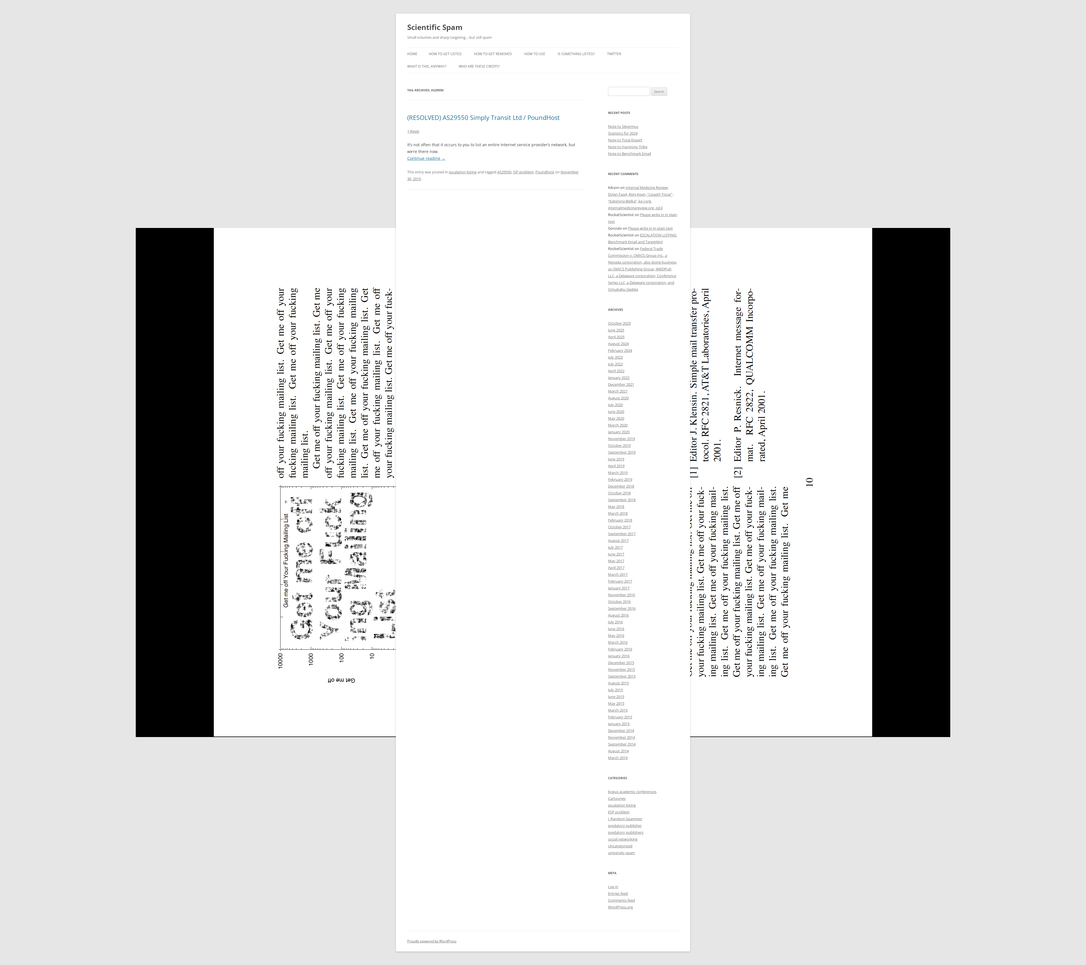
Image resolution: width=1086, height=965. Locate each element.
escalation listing (463, 172)
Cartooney (617, 798)
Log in (613, 886)
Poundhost (544, 172)
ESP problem (619, 812)
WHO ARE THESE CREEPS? (479, 66)
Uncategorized (620, 845)
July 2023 (615, 357)
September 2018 (621, 499)
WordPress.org (620, 907)
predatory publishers (625, 832)
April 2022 (616, 370)
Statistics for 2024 (622, 133)
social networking (622, 839)
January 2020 (619, 431)
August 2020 (618, 397)
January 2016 (619, 655)
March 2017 (618, 574)
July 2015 (615, 689)
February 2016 (620, 649)
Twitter (614, 53)
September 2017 (621, 533)
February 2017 (620, 581)
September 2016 (621, 608)
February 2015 (620, 717)
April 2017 (616, 567)
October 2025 (619, 323)
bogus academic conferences (632, 791)
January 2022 (619, 377)
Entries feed (618, 893)
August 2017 (618, 540)
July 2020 (615, 404)
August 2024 (618, 343)
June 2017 (616, 554)
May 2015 (616, 703)
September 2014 (621, 744)
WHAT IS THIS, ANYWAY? (426, 66)
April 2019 (616, 465)
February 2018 (620, 520)
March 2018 (618, 513)
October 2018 (619, 493)
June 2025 (616, 330)
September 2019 (621, 452)
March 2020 (618, 425)
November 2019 (621, 438)
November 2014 (621, 737)
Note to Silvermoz (623, 126)
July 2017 (615, 547)
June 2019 (616, 459)
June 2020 (616, 411)
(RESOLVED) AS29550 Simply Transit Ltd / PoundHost (483, 117)
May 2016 (616, 635)
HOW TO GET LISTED (445, 53)
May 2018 (616, 506)
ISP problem (523, 172)
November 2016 (621, 594)
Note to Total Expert (625, 140)
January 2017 (619, 588)
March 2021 (618, 391)
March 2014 (618, 757)
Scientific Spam (435, 27)
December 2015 (621, 662)
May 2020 (616, 418)
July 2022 (615, 364)
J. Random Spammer (625, 818)
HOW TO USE (534, 53)
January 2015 (619, 723)
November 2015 (621, 669)
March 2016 (618, 642)
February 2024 (620, 350)
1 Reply (413, 131)
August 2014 (618, 750)
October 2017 (619, 526)
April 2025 (616, 336)
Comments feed (621, 900)
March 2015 (618, 710)
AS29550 (504, 172)
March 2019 (618, 472)
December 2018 (621, 486)
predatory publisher (625, 825)
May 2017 (616, 560)
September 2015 (621, 676)
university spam (621, 852)
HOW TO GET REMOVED (493, 53)
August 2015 (618, 683)
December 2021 (621, 384)
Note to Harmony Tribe (627, 146)
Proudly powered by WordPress (431, 941)
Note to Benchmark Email (629, 153)
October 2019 (619, 445)
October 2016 (619, 601)
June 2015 (616, 696)
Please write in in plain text (650, 228)
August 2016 (618, 615)
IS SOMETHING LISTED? (576, 53)
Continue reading (426, 158)
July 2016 (615, 621)
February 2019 (620, 479)
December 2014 (621, 730)
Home (412, 53)
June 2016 (616, 628)
